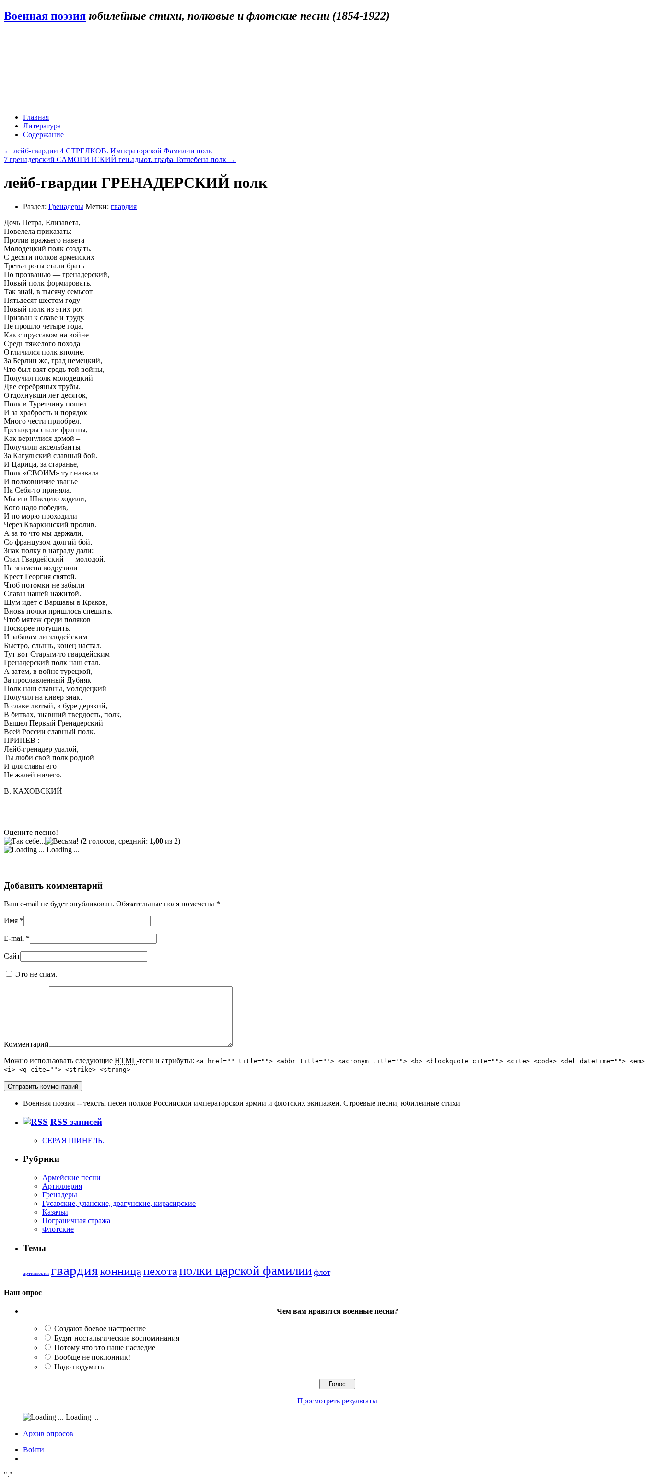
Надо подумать (79, 1367)
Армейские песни (71, 1177)
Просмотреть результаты (337, 1401)
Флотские (58, 1229)
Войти (33, 1450)
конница (120, 1270)
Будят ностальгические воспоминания (116, 1338)
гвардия (124, 206)
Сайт (12, 956)
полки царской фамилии (245, 1270)
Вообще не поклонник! (92, 1357)
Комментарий (26, 1044)
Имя (11, 920)
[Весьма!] (62, 841)
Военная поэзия (45, 16)
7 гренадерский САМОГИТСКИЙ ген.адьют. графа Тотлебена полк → (120, 159)
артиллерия (36, 1273)
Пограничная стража (76, 1221)
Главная (36, 117)
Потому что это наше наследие (104, 1348)
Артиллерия (62, 1186)
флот (322, 1272)
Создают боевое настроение (100, 1328)
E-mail (14, 938)
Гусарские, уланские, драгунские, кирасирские (119, 1203)
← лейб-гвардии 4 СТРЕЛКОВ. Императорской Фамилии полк (108, 151)
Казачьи (55, 1212)
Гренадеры (65, 206)
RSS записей (76, 1122)
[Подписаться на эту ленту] (35, 1122)
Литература (42, 126)
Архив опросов (48, 1433)
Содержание (43, 134)
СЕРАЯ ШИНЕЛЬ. (73, 1140)
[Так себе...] (24, 841)
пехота (160, 1270)
